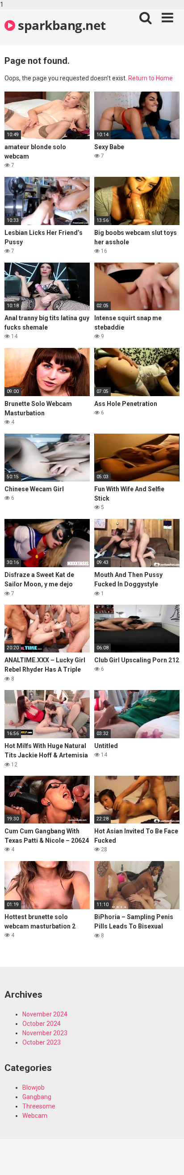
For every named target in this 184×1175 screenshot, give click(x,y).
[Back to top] (167, 1158)
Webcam (34, 1115)
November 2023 (44, 1033)
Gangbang (36, 1096)
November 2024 (44, 1014)
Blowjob (33, 1087)
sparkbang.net (60, 25)
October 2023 (41, 1042)
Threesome (38, 1106)
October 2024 (41, 1023)
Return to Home (150, 78)
